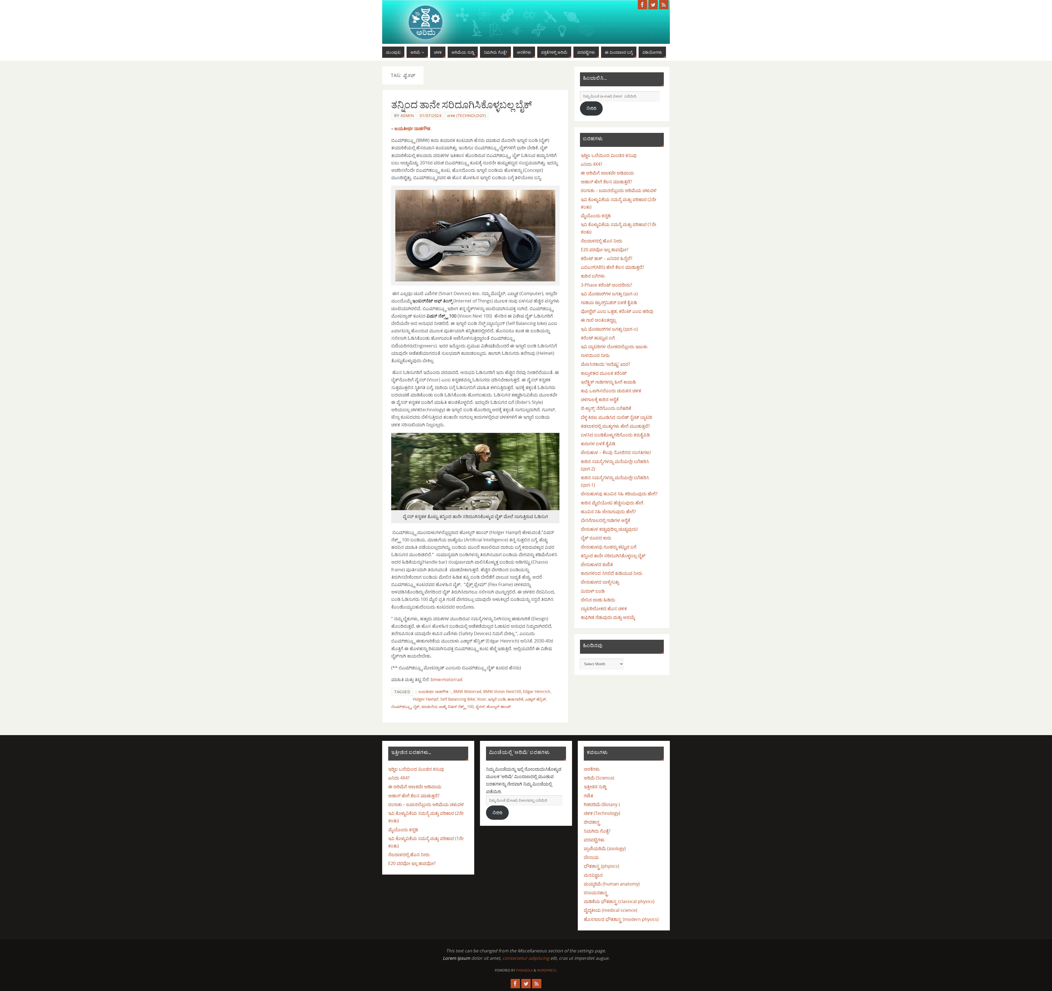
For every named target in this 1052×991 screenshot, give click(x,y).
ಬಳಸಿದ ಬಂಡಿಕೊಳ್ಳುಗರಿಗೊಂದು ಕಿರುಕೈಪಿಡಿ (615, 435)
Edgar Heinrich (536, 691)
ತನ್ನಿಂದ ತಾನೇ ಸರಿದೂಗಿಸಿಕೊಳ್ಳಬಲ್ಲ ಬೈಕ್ (461, 104)
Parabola (524, 970)
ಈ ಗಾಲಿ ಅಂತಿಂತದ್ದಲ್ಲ (598, 320)
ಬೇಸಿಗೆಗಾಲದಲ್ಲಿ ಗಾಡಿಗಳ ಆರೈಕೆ (605, 520)
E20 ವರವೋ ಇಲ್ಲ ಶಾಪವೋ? (604, 250)
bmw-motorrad (446, 679)
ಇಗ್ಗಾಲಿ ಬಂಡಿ (496, 699)
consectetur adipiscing (525, 958)
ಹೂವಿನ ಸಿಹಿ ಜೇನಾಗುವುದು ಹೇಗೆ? (608, 512)
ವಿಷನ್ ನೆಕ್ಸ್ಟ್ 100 (461, 706)
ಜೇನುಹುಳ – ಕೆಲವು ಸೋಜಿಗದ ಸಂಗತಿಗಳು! (616, 452)
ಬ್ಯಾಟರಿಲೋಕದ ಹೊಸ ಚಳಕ (604, 609)
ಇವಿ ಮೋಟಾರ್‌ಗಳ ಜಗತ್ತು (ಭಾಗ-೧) (609, 329)
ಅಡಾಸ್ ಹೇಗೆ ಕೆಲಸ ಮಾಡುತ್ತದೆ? (606, 182)
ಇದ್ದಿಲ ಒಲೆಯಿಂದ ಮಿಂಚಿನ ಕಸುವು (609, 155)
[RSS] (663, 4)
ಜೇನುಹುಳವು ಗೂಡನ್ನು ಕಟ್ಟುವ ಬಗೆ (608, 547)
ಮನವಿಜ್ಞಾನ (593, 875)
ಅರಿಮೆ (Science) (599, 778)
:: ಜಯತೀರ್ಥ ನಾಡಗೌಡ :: (433, 691)
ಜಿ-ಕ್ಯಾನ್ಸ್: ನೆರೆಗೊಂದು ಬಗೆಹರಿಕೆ (606, 408)
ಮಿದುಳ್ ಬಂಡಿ (593, 591)
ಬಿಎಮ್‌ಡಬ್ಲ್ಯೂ (401, 706)
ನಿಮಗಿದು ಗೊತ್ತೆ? (597, 831)
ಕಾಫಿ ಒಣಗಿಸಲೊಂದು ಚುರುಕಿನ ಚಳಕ (611, 391)
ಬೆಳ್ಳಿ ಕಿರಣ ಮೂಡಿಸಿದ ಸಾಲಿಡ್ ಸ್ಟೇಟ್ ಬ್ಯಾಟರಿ (616, 417)
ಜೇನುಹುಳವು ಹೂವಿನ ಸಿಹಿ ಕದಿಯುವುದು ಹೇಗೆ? (619, 494)
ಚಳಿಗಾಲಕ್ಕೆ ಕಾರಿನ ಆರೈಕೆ (600, 399)
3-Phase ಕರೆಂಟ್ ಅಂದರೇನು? (606, 285)
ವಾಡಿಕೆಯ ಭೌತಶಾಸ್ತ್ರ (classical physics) (619, 901)
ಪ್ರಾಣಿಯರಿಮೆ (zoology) (605, 849)
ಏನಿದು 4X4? (591, 164)
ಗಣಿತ (588, 796)
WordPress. (547, 970)
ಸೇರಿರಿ (591, 108)
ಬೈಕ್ (416, 706)
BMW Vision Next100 (502, 691)
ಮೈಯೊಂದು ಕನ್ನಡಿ (596, 216)
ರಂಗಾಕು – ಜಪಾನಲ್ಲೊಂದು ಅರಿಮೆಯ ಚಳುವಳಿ (618, 190)
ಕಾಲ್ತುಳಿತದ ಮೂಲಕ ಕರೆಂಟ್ (604, 373)
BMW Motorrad (467, 691)
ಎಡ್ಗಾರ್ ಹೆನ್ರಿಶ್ (535, 699)
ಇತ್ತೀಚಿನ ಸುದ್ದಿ (595, 787)
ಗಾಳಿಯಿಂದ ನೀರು (595, 355)
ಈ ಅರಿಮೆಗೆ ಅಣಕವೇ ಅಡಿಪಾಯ (607, 173)
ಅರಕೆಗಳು (592, 769)
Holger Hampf (425, 699)
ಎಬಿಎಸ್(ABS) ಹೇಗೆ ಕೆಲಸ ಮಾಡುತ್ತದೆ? (612, 267)
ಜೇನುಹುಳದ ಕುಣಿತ (597, 564)
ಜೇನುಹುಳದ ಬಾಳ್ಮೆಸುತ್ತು (600, 582)
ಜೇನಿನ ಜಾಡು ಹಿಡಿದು (598, 600)
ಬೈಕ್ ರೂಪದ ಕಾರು (596, 538)
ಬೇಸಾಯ (591, 857)
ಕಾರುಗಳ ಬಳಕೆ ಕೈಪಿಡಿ (598, 444)
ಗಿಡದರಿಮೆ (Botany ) (602, 804)
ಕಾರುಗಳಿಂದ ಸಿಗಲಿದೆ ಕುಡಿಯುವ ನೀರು (611, 573)
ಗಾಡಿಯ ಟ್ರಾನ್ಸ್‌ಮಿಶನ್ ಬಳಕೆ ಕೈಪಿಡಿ (609, 302)
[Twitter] (653, 4)
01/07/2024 (430, 115)
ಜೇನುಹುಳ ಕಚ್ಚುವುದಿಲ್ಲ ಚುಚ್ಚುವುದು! (609, 529)
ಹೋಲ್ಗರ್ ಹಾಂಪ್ (499, 706)
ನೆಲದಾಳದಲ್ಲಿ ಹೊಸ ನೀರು (601, 241)
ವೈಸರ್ (480, 706)
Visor (481, 699)
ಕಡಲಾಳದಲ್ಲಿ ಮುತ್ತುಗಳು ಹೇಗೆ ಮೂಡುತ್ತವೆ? (615, 426)
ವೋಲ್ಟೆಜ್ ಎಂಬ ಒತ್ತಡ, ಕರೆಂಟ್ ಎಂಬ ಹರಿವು (617, 311)
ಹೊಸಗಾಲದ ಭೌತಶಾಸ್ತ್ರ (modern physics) (621, 919)
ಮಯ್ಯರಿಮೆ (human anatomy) (612, 884)
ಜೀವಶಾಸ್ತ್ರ (592, 822)
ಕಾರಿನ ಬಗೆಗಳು (593, 276)
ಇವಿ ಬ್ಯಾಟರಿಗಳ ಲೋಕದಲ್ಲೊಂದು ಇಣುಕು (614, 347)
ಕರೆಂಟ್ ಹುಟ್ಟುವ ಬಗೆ (598, 338)
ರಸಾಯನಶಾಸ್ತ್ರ (596, 893)
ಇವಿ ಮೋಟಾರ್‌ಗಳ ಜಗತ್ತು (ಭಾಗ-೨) (609, 294)
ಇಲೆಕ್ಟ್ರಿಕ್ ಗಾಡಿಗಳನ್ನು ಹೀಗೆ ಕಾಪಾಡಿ (608, 382)
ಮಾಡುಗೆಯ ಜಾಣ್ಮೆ (433, 706)
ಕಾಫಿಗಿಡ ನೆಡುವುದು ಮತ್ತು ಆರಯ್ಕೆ (608, 617)
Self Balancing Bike (457, 699)
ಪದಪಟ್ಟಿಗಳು (594, 840)
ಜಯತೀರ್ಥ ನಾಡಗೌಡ (412, 128)
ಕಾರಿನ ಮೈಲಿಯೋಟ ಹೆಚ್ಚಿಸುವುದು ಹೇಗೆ (612, 503)
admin (407, 115)
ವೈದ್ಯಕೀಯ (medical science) (610, 910)
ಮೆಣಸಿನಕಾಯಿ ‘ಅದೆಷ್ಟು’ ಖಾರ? (605, 364)
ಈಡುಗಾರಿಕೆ (515, 699)
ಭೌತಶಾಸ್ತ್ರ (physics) (601, 866)
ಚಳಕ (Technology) (466, 115)
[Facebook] (642, 4)
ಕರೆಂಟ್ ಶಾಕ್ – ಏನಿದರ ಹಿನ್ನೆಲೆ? (606, 258)
